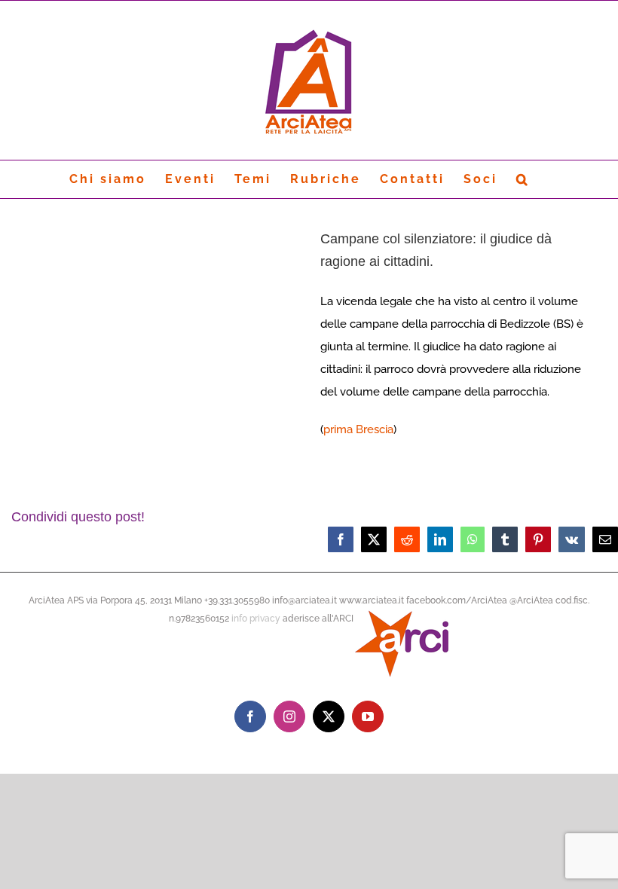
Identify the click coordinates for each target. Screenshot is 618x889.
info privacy (255, 618)
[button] (523, 179)
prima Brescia (358, 429)
